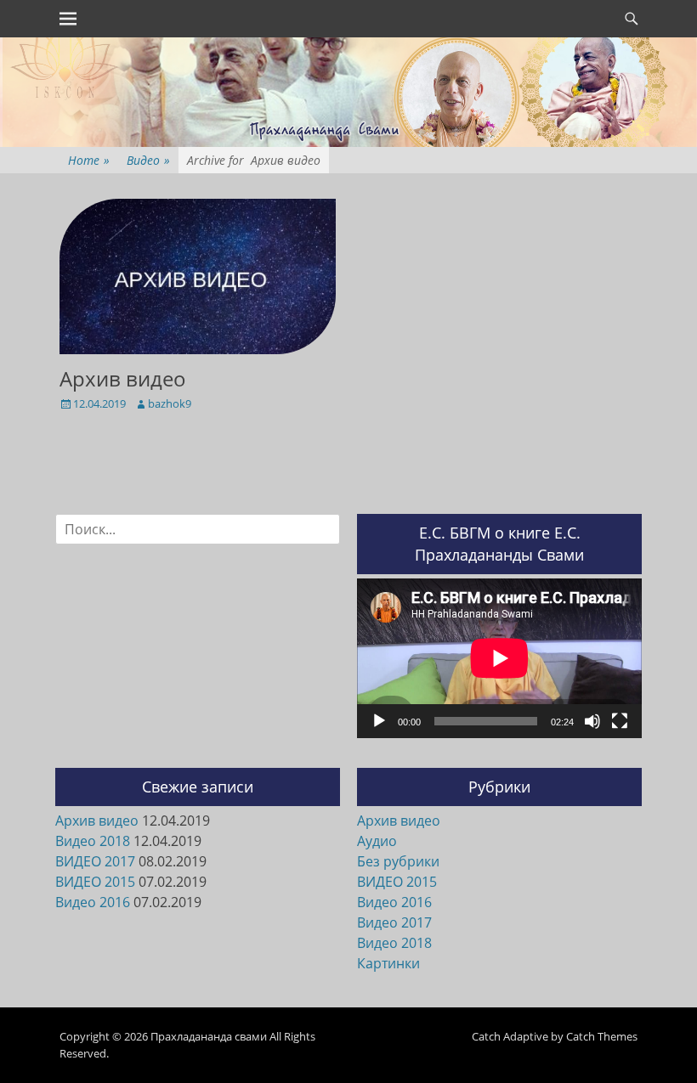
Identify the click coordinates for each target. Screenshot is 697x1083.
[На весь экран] (619, 721)
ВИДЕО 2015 (95, 881)
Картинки (388, 963)
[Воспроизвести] (379, 721)
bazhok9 (169, 403)
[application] (499, 658)
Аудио (377, 841)
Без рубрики (398, 861)
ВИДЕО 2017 (95, 861)
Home (89, 160)
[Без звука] (592, 721)
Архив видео (123, 378)
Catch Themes (602, 1036)
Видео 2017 (394, 922)
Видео (148, 160)
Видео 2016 (92, 902)
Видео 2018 (92, 841)
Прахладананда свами (208, 1036)
